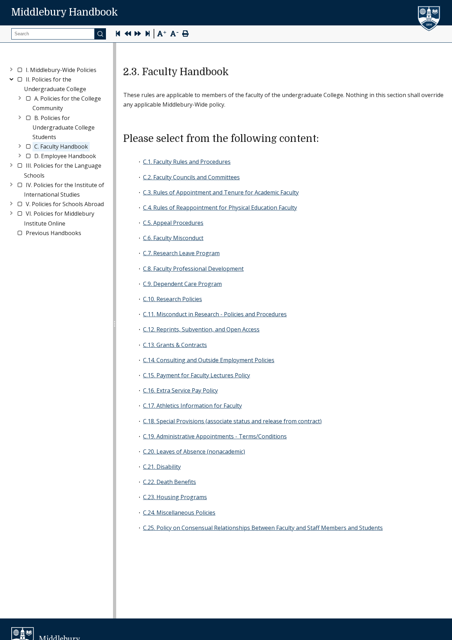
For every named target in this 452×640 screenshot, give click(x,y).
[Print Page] (185, 34)
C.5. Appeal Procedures (173, 223)
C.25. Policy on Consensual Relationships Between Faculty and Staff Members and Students (263, 528)
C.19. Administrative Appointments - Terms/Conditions (215, 436)
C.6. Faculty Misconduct (173, 238)
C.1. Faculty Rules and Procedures (187, 162)
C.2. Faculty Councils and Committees (191, 177)
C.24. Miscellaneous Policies (179, 512)
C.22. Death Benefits (169, 482)
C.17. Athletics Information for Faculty (192, 405)
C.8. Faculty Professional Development (193, 269)
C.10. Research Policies (172, 299)
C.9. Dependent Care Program (182, 284)
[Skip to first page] (118, 34)
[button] (61, 70)
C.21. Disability (162, 467)
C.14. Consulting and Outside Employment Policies (208, 360)
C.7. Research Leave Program (181, 253)
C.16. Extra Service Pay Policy (180, 390)
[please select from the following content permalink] (324, 139)
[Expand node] (11, 68)
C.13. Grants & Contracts (175, 345)
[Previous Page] (128, 34)
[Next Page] (138, 34)
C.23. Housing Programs (175, 497)
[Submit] (100, 34)
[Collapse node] (11, 78)
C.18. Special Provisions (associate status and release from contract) (232, 421)
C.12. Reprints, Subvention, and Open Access (201, 329)
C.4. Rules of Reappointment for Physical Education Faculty (220, 207)
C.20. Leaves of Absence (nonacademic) (194, 451)
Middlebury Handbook (64, 12)
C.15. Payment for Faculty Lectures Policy (196, 375)
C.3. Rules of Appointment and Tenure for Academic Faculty (221, 192)
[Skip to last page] (148, 34)
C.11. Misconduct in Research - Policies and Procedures (215, 314)
